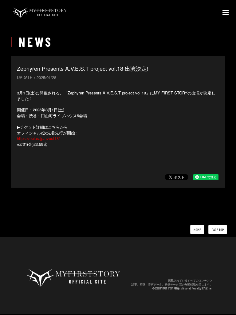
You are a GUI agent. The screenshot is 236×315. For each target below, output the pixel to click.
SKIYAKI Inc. (207, 288)
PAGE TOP (218, 229)
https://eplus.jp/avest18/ (38, 138)
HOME (197, 229)
